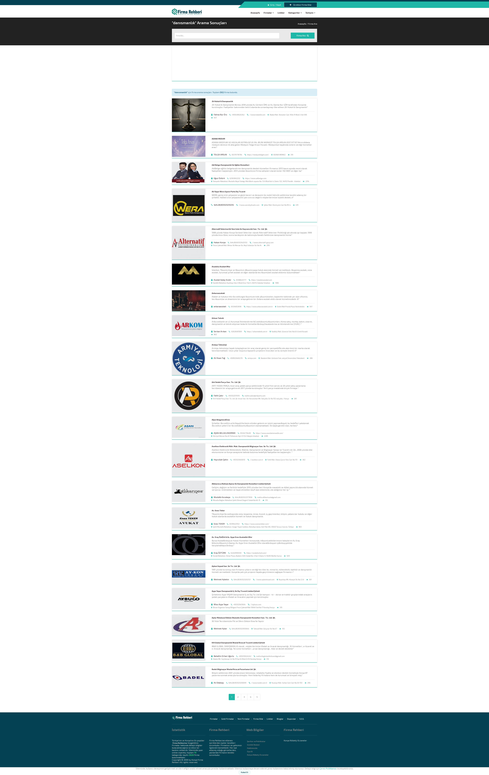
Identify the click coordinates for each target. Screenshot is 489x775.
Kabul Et (244, 772)
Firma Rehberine (180, 743)
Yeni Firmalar (243, 719)
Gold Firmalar (227, 719)
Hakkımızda (252, 748)
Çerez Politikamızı (328, 768)
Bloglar (280, 719)
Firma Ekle (258, 719)
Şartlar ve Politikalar (256, 741)
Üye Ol (250, 751)
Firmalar (268, 12)
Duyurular (291, 719)
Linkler (281, 12)
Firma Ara (301, 35)
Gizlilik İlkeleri (253, 745)
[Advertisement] (244, 63)
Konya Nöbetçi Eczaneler (258, 755)
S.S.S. (302, 719)
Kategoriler (294, 12)
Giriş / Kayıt (275, 5)
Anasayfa (255, 12)
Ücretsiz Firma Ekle (302, 5)
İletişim (309, 12)
